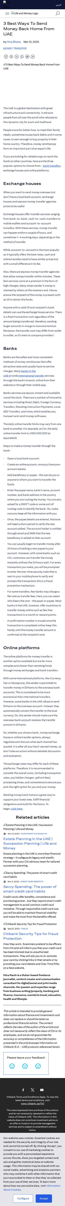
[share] (33, 56)
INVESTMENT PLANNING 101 (34, 833)
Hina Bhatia (14, 41)
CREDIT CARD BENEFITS (32, 881)
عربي (59, 4)
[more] (7, 13)
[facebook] (6, 56)
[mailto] (27, 56)
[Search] (58, 13)
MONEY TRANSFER (14, 48)
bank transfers (51, 165)
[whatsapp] (22, 56)
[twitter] (11, 56)
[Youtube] (42, 1090)
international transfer (31, 375)
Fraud (24, 928)
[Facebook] (23, 1090)
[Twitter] (32, 1090)
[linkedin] (17, 56)
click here (16, 808)
